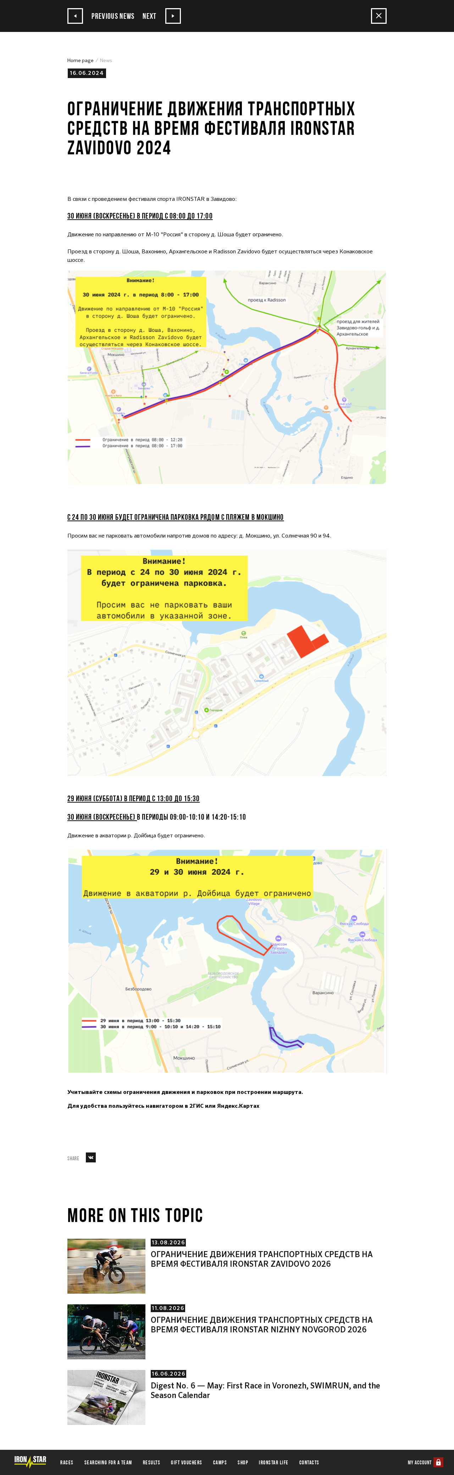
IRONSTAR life (274, 1462)
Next (150, 16)
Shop (243, 1462)
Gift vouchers (187, 1462)
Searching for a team (108, 1462)
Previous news (112, 16)
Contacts (309, 1462)
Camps (220, 1462)
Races (67, 1462)
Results (152, 1462)
